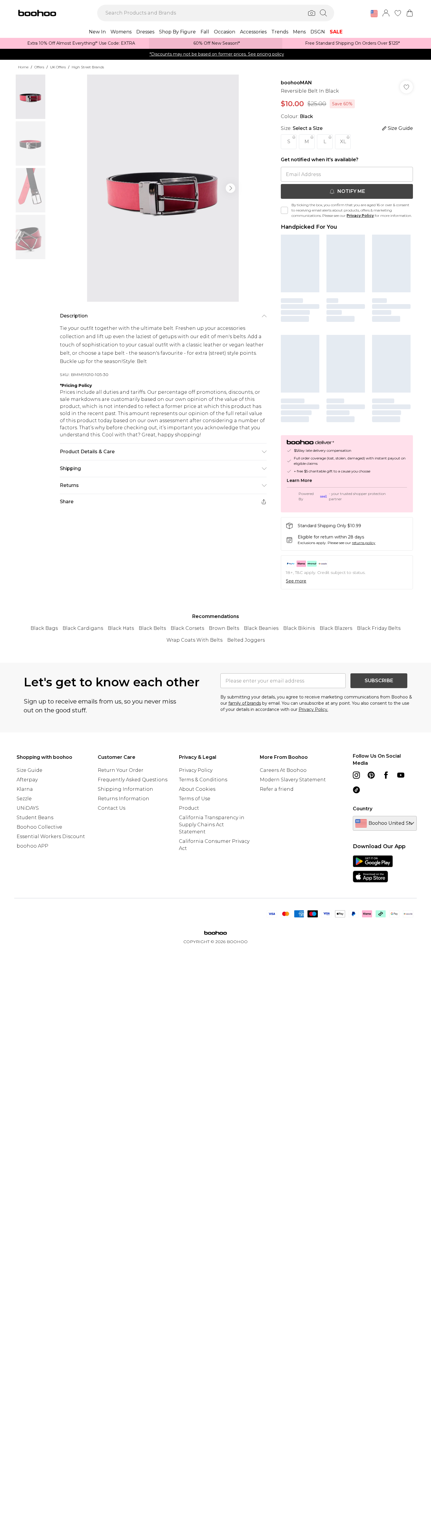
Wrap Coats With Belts (194, 640)
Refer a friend (277, 789)
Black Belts (152, 628)
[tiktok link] (356, 789)
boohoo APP (32, 846)
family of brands (244, 703)
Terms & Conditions (203, 779)
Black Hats (121, 628)
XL (343, 141)
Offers (39, 67)
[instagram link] (356, 775)
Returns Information (123, 798)
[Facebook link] (386, 775)
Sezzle (24, 798)
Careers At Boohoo (283, 770)
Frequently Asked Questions (132, 779)
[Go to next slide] (230, 188)
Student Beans (35, 817)
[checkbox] (284, 210)
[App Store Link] (373, 868)
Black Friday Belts (378, 628)
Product (189, 808)
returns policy (363, 542)
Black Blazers (336, 628)
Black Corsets (187, 628)
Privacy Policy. (313, 709)
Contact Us (111, 808)
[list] (163, 188)
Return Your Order (120, 770)
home (23, 67)
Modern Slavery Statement (293, 779)
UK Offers (58, 67)
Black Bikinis (299, 628)
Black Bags (44, 628)
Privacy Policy (360, 215)
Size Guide (29, 770)
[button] (374, 14)
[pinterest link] (371, 775)
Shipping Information (125, 789)
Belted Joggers (246, 640)
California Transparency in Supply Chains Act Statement (211, 825)
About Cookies (197, 789)
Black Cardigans (83, 628)
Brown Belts (224, 628)
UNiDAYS (28, 808)
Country (362, 808)
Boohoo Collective (39, 827)
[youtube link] (400, 775)
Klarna (25, 789)
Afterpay (27, 779)
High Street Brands (88, 67)
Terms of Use (194, 798)
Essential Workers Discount (51, 836)
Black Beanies (261, 628)
